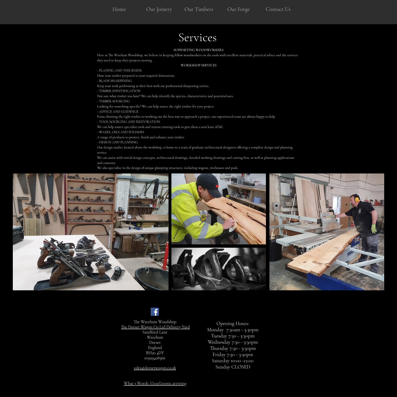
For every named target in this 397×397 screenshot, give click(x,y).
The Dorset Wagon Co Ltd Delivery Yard (155, 327)
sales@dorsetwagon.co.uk (155, 368)
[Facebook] (155, 312)
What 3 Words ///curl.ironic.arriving (155, 383)
